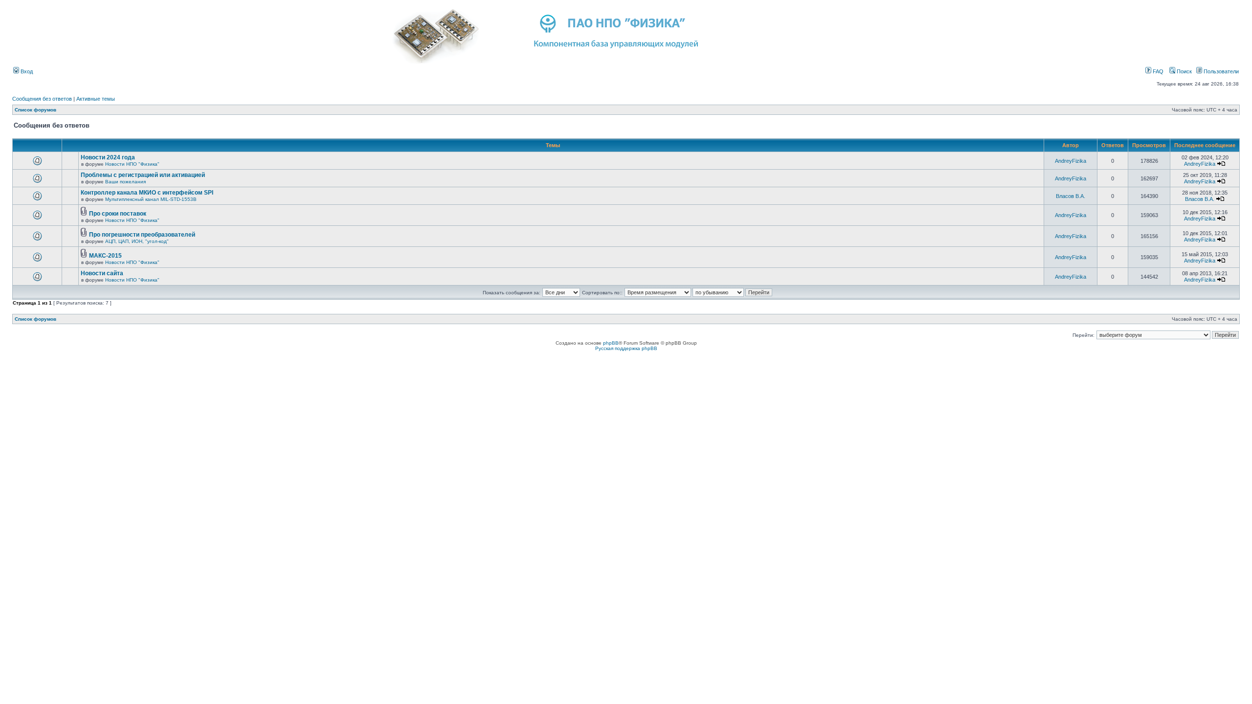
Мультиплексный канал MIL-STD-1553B (151, 199)
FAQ (1157, 71)
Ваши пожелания (125, 181)
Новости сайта (102, 273)
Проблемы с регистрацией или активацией (143, 175)
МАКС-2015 (105, 255)
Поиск (1183, 71)
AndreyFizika (1070, 161)
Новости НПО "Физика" (132, 164)
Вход (26, 71)
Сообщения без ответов (42, 99)
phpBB (611, 343)
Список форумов (35, 109)
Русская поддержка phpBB (626, 348)
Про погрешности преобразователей (142, 234)
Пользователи (1220, 71)
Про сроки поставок (117, 213)
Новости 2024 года (108, 157)
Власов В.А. (1070, 196)
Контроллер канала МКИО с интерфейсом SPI (147, 192)
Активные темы (95, 99)
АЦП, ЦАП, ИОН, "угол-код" (137, 241)
